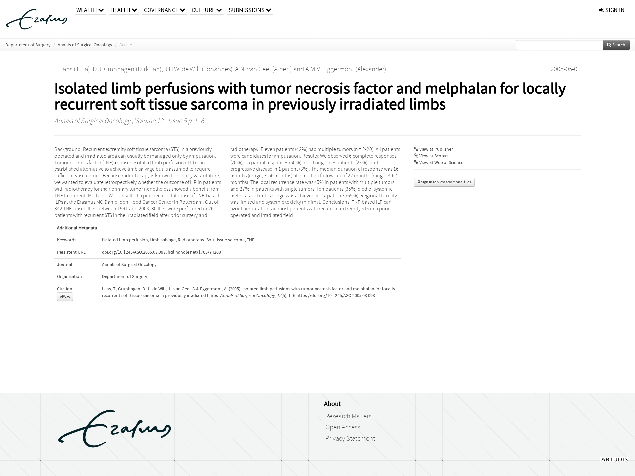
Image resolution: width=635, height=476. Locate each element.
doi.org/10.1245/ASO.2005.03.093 (134, 252)
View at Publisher (435, 149)
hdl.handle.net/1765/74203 (194, 252)
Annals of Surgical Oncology (85, 45)
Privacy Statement (350, 439)
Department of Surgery (28, 45)
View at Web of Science (440, 162)
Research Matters (348, 416)
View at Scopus (433, 156)
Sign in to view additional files (445, 182)
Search (618, 45)
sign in (614, 10)
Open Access (342, 427)
